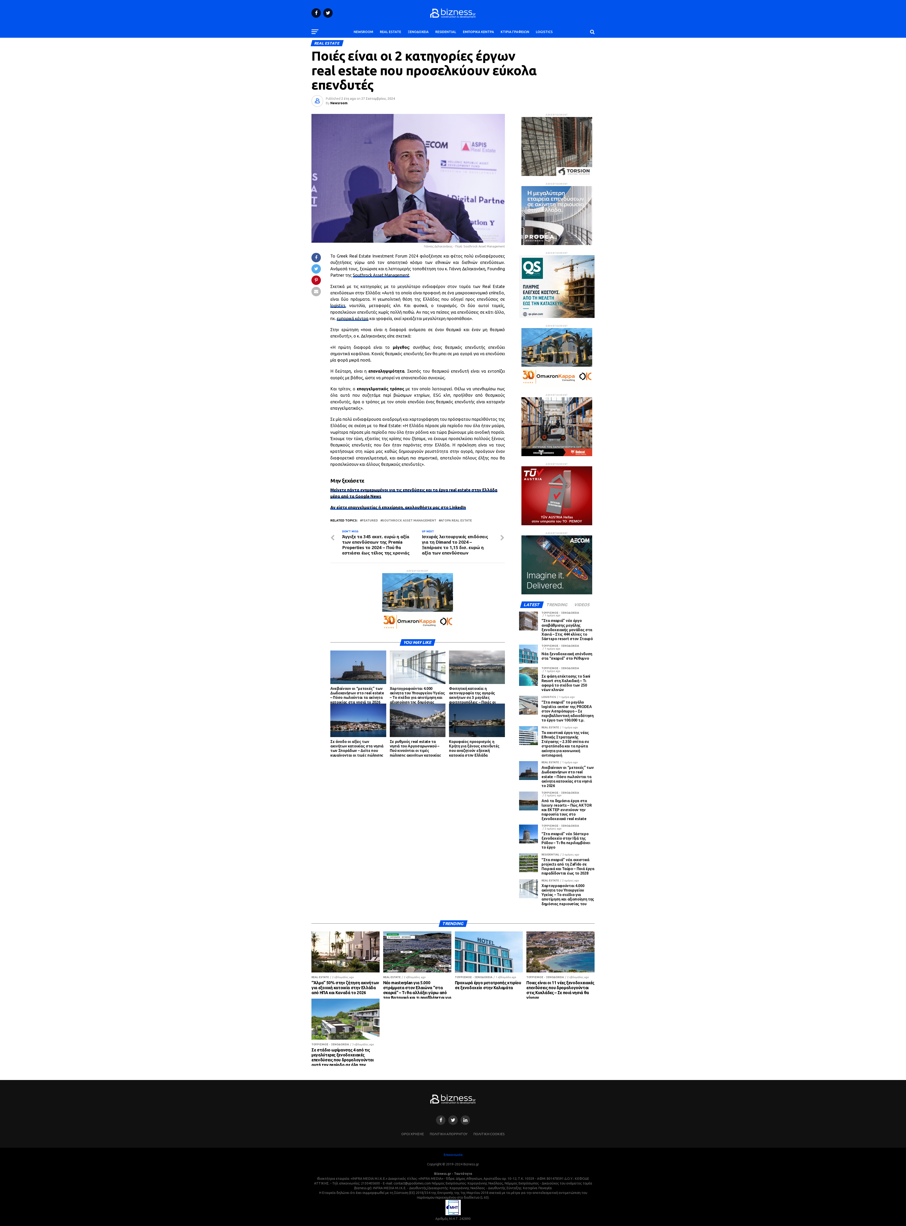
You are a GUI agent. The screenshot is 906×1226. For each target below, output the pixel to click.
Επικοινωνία (453, 1155)
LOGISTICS (544, 32)
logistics (337, 305)
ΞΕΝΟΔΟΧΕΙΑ (418, 32)
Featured (370, 520)
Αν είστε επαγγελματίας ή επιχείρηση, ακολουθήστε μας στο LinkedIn (398, 507)
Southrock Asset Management (381, 275)
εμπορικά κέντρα (353, 318)
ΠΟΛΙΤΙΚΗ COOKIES (489, 1134)
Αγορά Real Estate (456, 520)
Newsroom (339, 103)
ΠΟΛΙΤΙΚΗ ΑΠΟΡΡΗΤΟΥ (449, 1134)
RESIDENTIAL (445, 32)
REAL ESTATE (390, 32)
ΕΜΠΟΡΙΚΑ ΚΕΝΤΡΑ (478, 32)
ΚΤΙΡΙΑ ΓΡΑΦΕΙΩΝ (515, 32)
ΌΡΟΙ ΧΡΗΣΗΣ (412, 1134)
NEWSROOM (363, 32)
